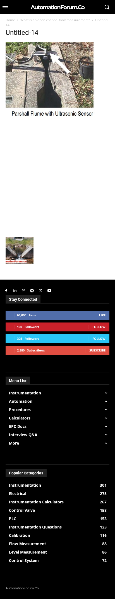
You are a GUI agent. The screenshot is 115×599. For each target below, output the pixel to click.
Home (10, 20)
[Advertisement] (57, 176)
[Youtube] (49, 291)
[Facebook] (6, 291)
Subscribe (97, 350)
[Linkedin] (15, 291)
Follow (99, 327)
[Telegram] (32, 291)
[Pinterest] (24, 291)
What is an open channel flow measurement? (55, 20)
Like (102, 315)
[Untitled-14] (55, 116)
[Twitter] (41, 291)
